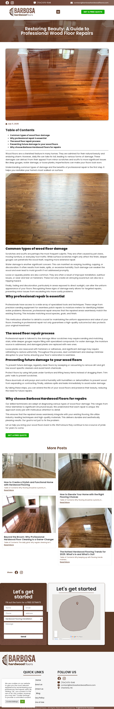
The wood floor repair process (25, 141)
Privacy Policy (38, 697)
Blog (38, 693)
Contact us (38, 689)
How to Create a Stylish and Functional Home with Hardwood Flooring (28, 483)
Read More (9, 490)
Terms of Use (38, 702)
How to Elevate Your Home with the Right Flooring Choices (82, 495)
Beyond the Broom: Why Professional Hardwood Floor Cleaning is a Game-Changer (29, 538)
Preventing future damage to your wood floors (34, 144)
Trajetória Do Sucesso (85, 708)
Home (38, 680)
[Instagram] (12, 2)
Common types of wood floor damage (30, 135)
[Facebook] (7, 2)
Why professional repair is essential (28, 138)
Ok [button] (22, 701)
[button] (58, 12)
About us (38, 684)
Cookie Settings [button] (12, 701)
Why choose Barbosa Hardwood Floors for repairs (35, 147)
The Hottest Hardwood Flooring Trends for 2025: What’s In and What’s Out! (83, 553)
